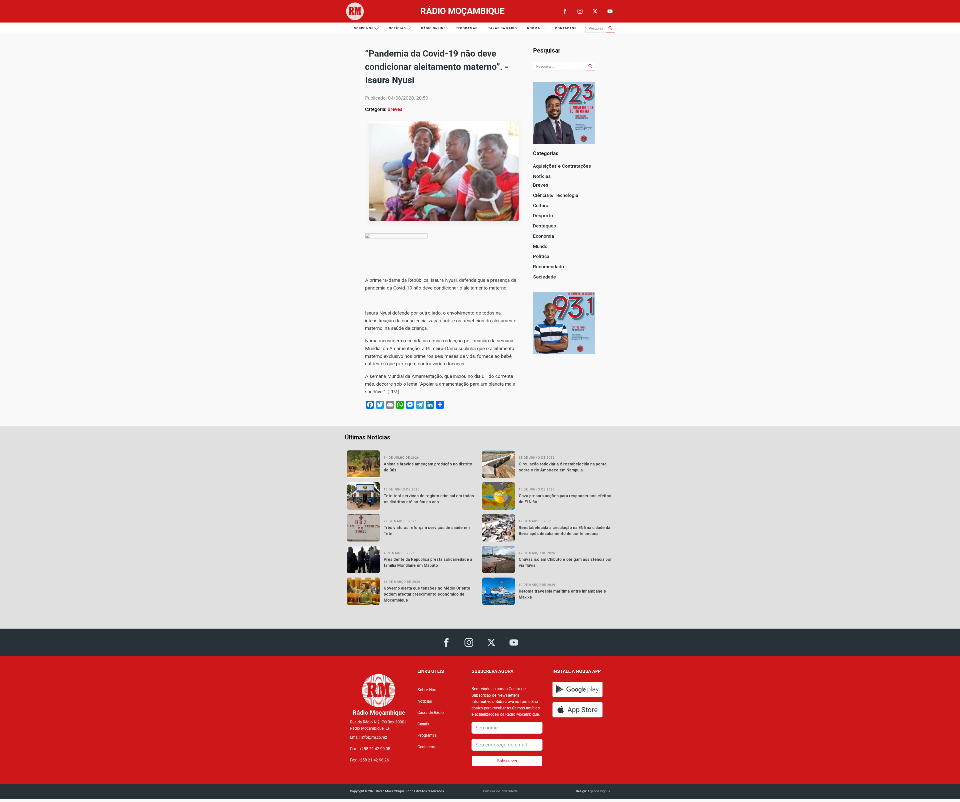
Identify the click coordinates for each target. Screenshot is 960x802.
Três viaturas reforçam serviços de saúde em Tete (427, 530)
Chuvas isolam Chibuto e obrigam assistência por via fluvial (565, 562)
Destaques (544, 226)
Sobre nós (364, 28)
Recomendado (548, 267)
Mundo (540, 246)
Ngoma (533, 28)
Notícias (397, 28)
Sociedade (544, 277)
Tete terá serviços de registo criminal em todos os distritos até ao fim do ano (429, 498)
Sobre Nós (427, 689)
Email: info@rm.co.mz (368, 737)
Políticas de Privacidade (500, 791)
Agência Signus (598, 791)
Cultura (540, 205)
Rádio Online (433, 28)
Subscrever (507, 761)
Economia (543, 236)
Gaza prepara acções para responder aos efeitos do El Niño (565, 498)
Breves (395, 109)
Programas (467, 28)
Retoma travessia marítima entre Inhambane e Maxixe (562, 594)
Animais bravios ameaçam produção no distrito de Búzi (428, 467)
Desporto (543, 215)
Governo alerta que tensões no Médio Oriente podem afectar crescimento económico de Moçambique (427, 594)
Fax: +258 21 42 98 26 (369, 760)
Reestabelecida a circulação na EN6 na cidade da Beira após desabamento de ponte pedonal (564, 530)
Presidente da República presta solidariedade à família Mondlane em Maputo (428, 562)
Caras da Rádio (502, 28)
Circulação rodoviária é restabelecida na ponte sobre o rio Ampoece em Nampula (563, 467)
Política (541, 256)
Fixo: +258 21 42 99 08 (370, 748)
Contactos (565, 28)
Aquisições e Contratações (562, 166)
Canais (423, 724)
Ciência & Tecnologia (555, 195)
